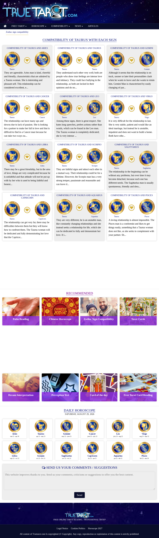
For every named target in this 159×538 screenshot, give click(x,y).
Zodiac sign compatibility (17, 32)
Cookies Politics (78, 528)
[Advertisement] (79, 265)
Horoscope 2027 (95, 528)
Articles (93, 26)
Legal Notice (62, 528)
